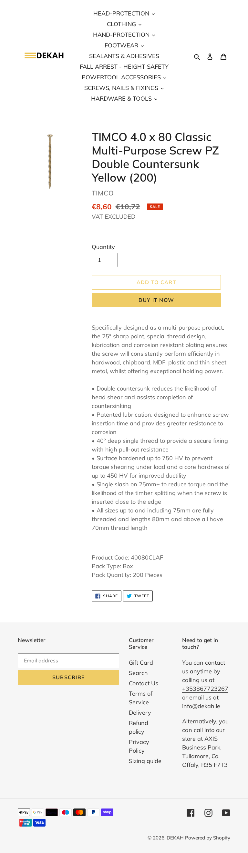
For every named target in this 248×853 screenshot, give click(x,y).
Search (138, 673)
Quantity (103, 247)
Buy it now (156, 300)
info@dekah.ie (201, 706)
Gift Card (141, 662)
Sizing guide (145, 761)
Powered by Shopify (207, 838)
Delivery (140, 712)
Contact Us (143, 683)
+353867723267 (205, 688)
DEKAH (175, 838)
